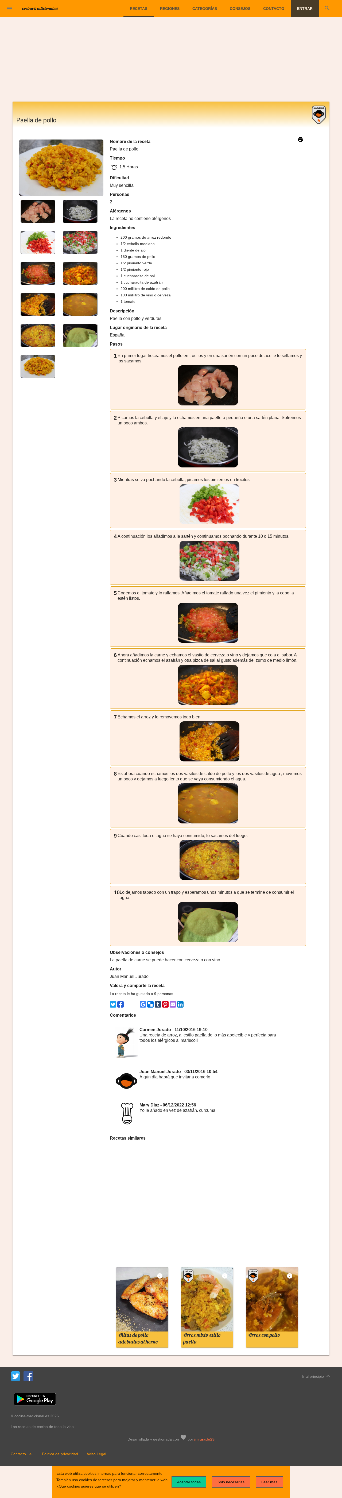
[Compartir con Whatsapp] (128, 1004)
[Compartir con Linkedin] (180, 1004)
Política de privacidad (60, 1454)
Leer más (269, 1482)
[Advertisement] (171, 61)
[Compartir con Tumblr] (158, 1004)
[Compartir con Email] (173, 1004)
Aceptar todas (189, 1482)
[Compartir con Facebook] (120, 1004)
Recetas (138, 8)
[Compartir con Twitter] (113, 1004)
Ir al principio (316, 1376)
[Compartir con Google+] (135, 1004)
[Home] (40, 8)
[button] (9, 8)
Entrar (305, 8)
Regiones (170, 8)
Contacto (273, 8)
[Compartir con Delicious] (150, 1004)
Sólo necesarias (230, 1482)
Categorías (204, 8)
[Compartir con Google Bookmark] (143, 1004)
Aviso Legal (96, 1454)
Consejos (240, 8)
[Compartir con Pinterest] (165, 1004)
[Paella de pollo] (38, 211)
